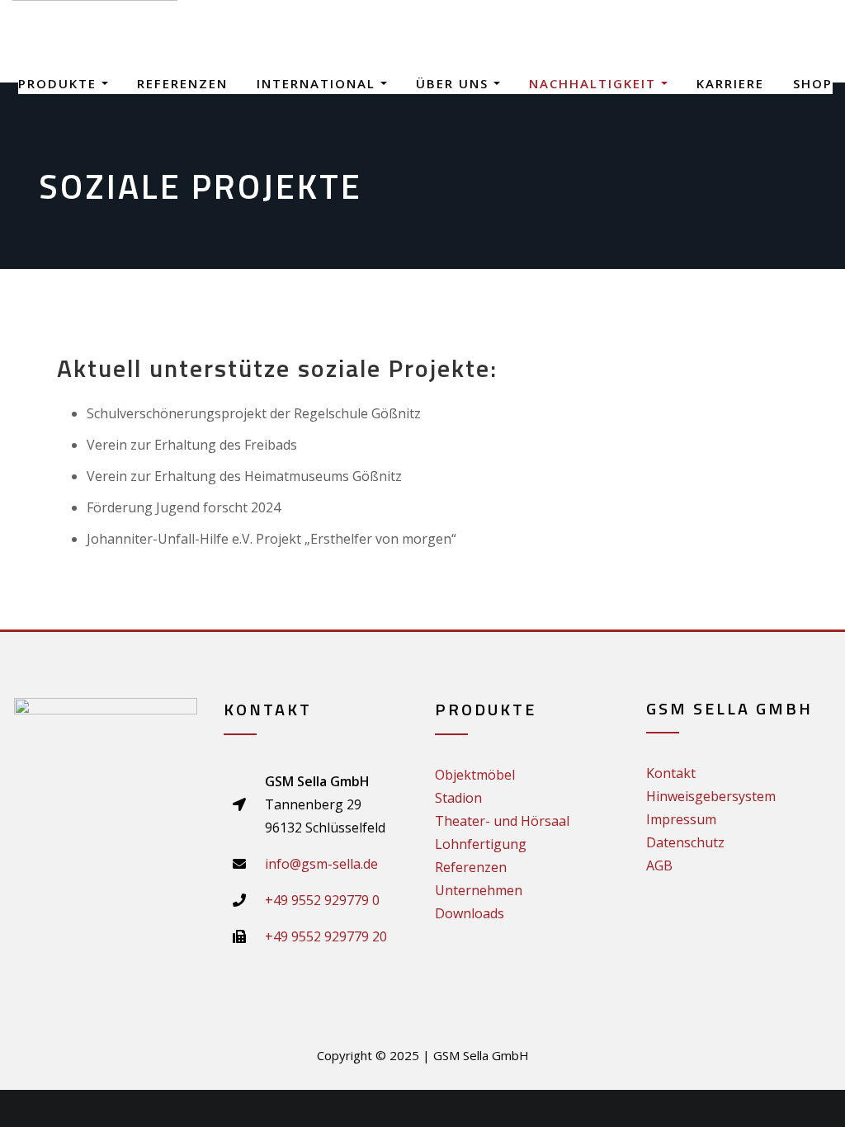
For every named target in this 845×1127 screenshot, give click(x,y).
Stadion (458, 798)
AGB (659, 865)
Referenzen (182, 83)
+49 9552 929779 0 (322, 900)
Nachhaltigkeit (595, 83)
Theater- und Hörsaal (502, 821)
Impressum (681, 819)
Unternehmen (478, 890)
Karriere (730, 83)
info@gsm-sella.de (321, 864)
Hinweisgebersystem (711, 796)
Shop (813, 83)
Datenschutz (685, 842)
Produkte (59, 83)
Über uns (454, 83)
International (318, 83)
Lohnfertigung (480, 844)
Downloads (469, 913)
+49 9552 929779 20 (326, 936)
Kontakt (671, 773)
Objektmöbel (475, 775)
